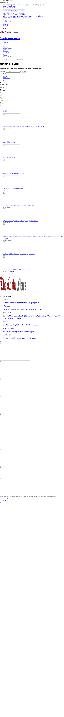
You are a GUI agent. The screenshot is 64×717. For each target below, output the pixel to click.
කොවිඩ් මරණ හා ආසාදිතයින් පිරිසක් (13, 10)
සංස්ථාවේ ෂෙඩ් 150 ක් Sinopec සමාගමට (14, 9)
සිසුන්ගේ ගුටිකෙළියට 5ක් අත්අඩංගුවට (13, 13)
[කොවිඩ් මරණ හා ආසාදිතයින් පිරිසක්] (11, 187)
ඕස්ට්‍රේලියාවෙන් (7, 48)
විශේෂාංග (5, 51)
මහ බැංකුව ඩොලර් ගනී (9, 7)
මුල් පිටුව (5, 45)
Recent (5, 110)
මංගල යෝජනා (7, 56)
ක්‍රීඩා (4, 53)
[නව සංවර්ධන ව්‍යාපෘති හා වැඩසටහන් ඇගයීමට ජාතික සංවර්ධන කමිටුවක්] (15, 494)
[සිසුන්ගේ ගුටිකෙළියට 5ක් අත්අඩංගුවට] (15, 465)
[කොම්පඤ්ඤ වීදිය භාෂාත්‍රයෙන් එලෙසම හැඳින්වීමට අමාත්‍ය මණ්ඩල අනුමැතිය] (11, 125)
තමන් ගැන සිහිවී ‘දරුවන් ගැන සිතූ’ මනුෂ (14, 12)
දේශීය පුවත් (6, 46)
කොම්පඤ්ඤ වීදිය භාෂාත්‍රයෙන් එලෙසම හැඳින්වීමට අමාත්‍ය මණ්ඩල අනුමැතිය (24, 4)
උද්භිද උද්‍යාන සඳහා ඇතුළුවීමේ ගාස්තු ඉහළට (15, 14)
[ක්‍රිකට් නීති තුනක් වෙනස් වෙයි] (11, 140)
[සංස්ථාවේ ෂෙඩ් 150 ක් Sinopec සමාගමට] (11, 171)
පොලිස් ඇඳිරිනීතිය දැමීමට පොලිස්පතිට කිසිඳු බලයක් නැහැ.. (19, 254)
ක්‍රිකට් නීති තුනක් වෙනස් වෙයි (11, 6)
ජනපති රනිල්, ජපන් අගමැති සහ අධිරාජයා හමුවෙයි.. (17, 17)
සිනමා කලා (6, 52)
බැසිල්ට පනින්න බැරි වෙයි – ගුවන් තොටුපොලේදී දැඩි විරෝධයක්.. (20, 221)
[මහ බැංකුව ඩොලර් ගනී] (11, 156)
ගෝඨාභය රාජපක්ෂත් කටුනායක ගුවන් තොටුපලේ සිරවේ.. (18, 205)
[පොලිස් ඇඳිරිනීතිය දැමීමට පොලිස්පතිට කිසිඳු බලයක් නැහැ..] (11, 252)
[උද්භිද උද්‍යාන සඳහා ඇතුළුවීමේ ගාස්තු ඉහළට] (10, 477)
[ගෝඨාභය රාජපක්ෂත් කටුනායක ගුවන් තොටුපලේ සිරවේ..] (11, 203)
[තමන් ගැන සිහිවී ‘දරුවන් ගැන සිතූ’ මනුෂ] (15, 448)
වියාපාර (5, 55)
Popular (5, 111)
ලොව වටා (6, 49)
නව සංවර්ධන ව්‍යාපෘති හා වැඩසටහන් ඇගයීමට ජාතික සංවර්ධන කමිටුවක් (23, 16)
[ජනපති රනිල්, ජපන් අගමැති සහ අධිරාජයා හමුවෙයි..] (11, 267)
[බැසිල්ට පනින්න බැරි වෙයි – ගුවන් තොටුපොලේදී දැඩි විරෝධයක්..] (11, 219)
